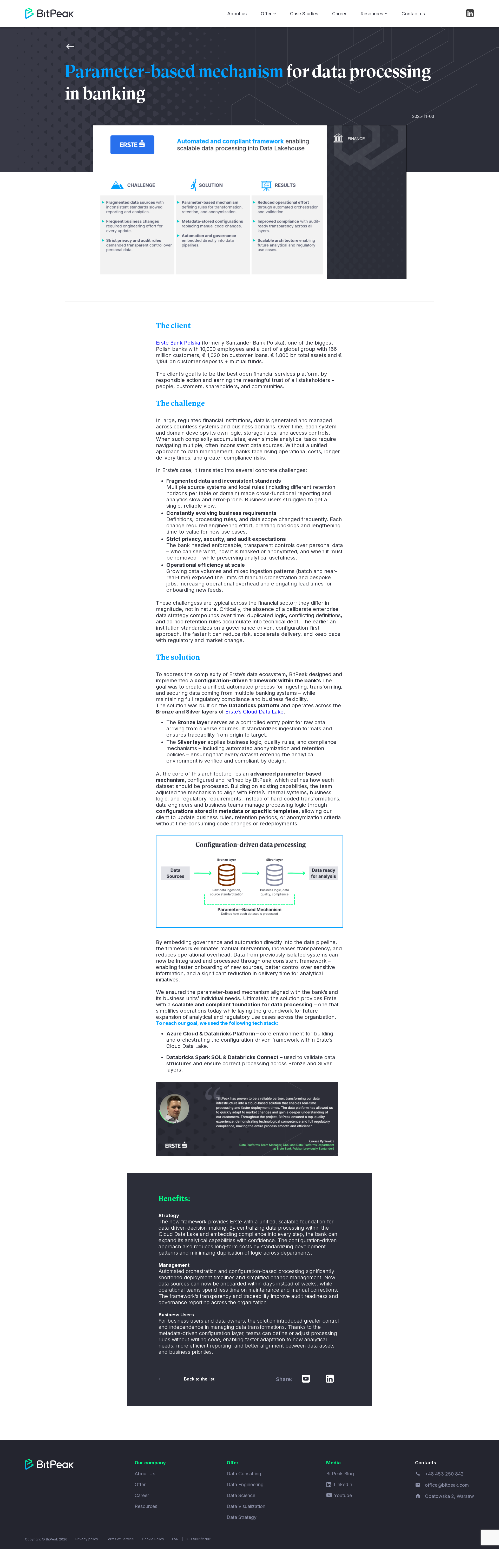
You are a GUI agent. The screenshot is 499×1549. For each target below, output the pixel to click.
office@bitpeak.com (447, 1485)
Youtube (343, 1495)
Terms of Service (120, 1539)
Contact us (413, 13)
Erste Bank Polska (178, 343)
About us (237, 13)
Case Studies (304, 13)
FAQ (175, 1539)
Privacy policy (86, 1539)
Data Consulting (244, 1473)
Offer (140, 1484)
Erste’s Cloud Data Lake (254, 712)
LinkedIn (343, 1484)
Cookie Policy (153, 1539)
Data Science (241, 1495)
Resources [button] (371, 13)
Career (339, 13)
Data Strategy (242, 1517)
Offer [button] (266, 13)
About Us (145, 1473)
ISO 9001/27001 (199, 1539)
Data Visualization (246, 1506)
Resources (146, 1506)
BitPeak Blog (340, 1473)
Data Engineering (245, 1484)
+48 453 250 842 (444, 1474)
